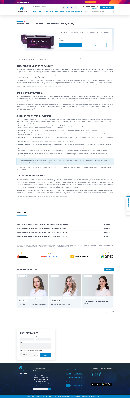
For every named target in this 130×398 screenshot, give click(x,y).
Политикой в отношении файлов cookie (90, 396)
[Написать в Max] (71, 7)
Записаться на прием (70, 45)
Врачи (57, 11)
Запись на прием (106, 7)
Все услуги (29, 17)
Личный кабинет (94, 8)
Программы (70, 11)
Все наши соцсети (95, 378)
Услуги (40, 11)
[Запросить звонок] (75, 7)
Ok (103, 396)
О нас (34, 11)
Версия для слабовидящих (76, 385)
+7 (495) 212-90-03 (90, 6)
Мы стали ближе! (23, 2)
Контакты (78, 11)
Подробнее (90, 2)
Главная (18, 17)
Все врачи (108, 269)
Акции (62, 11)
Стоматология (48, 11)
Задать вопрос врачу (95, 45)
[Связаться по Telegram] (67, 7)
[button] (112, 311)
